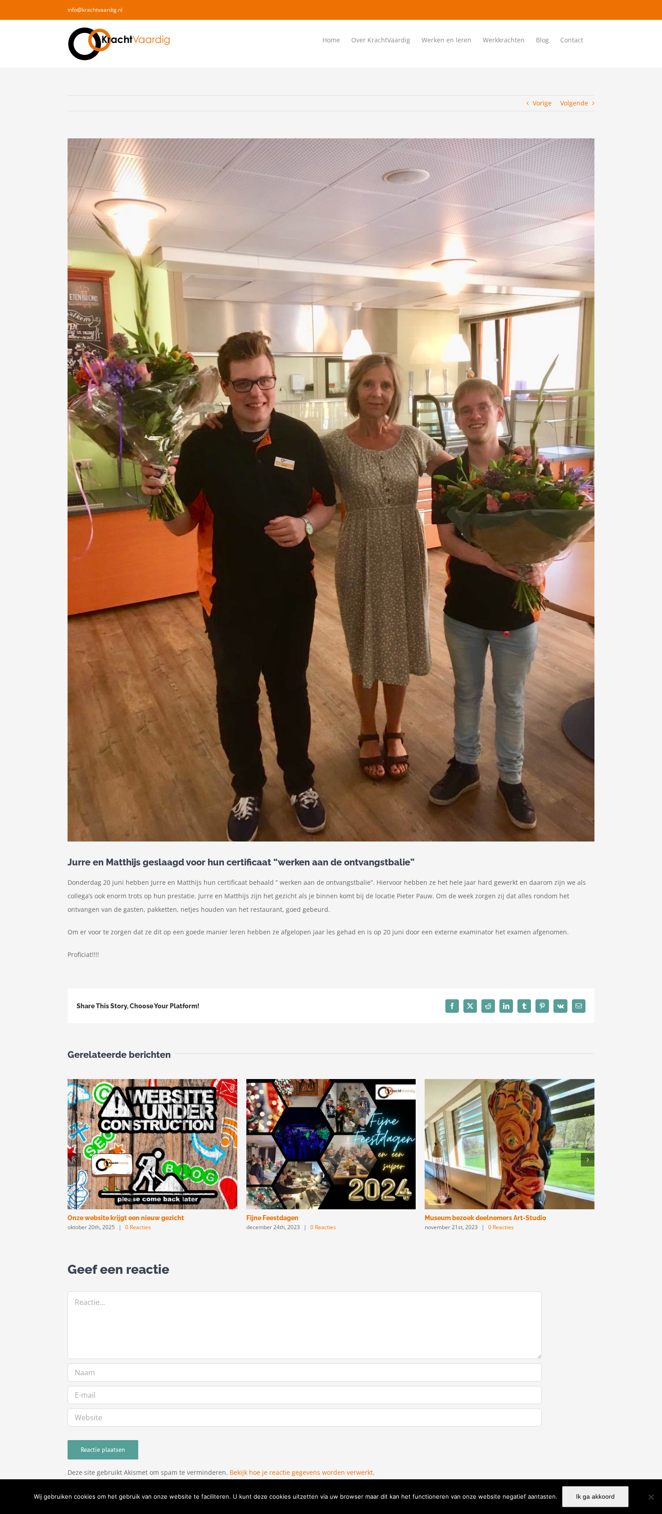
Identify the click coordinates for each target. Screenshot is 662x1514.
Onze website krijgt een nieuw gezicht (126, 1217)
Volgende (574, 103)
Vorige (542, 103)
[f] (650, 1496)
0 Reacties (138, 1227)
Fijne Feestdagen (272, 1217)
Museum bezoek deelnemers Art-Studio (485, 1217)
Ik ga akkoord (595, 1496)
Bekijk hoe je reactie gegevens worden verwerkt (301, 1472)
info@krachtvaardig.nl (95, 10)
